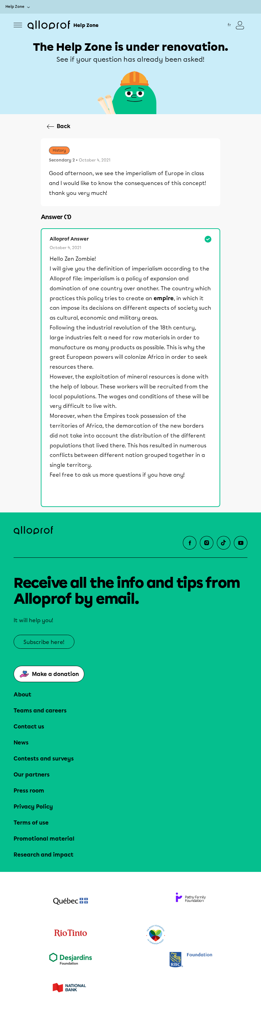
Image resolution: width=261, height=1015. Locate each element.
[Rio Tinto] (70, 935)
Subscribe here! (44, 642)
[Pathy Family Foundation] (190, 902)
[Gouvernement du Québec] (70, 902)
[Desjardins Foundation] (70, 960)
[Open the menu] (18, 25)
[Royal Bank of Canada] (190, 960)
